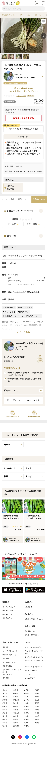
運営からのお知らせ (10, 655)
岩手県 (26, 690)
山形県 (15, 693)
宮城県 (37, 690)
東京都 (5, 700)
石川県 (5, 703)
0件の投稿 (30, 96)
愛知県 (26, 706)
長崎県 (15, 723)
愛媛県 (15, 719)
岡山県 (5, 716)
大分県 (37, 723)
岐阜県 (5, 706)
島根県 (37, 713)
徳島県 (37, 716)
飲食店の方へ (7, 618)
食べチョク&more (31, 670)
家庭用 (29, 307)
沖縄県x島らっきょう (32, 316)
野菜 (10, 292)
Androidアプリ (30, 678)
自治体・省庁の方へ (32, 635)
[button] (23, 218)
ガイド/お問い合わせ (10, 651)
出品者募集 (28, 607)
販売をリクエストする (23, 118)
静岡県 (15, 706)
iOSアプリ (28, 674)
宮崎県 (5, 726)
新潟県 (26, 700)
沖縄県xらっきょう (12, 316)
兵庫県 (37, 710)
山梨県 (26, 703)
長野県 (37, 703)
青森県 (15, 690)
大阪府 (26, 710)
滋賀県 (5, 710)
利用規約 (6, 658)
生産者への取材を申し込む (34, 619)
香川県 (5, 719)
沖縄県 (11, 299)
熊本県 (26, 723)
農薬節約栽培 (10, 307)
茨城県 (37, 693)
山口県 (26, 716)
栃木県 (5, 697)
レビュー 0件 (21, 96)
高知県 (26, 719)
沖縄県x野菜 (24, 312)
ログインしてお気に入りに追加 (25, 129)
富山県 (37, 700)
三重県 (37, 706)
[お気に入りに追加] (43, 21)
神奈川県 (16, 700)
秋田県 (5, 693)
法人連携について (31, 631)
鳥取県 (26, 713)
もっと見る (25, 332)
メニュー (43, 5)
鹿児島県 (16, 726)
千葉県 (37, 697)
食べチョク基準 (8, 610)
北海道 (5, 690)
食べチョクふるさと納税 (33, 647)
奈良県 (5, 713)
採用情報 (6, 678)
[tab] (8, 199)
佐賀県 (5, 723)
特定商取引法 (7, 666)
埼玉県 (26, 697)
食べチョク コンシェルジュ (34, 657)
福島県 (26, 693)
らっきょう (20, 292)
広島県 (15, 716)
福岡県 (37, 719)
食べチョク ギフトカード (33, 667)
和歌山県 (16, 713)
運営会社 (6, 647)
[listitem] (13, 445)
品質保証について (9, 614)
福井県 (15, 703)
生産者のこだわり (12, 368)
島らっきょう (33, 292)
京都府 (15, 710)
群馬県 (15, 697)
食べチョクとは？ (9, 607)
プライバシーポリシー (10, 662)
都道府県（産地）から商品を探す (16, 685)
